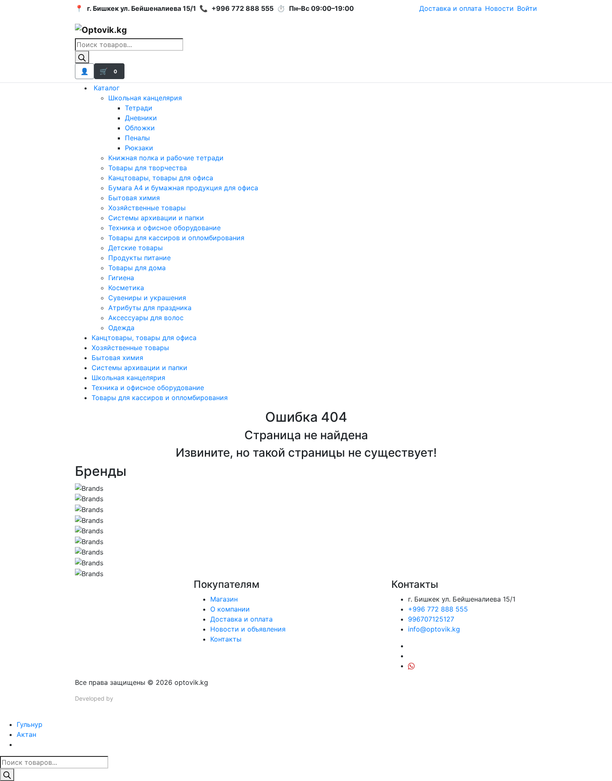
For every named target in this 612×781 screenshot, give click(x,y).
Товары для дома (137, 268)
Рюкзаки (139, 148)
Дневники (141, 118)
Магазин (224, 599)
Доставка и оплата (450, 8)
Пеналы (137, 138)
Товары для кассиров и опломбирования (176, 238)
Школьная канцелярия (145, 98)
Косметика (126, 288)
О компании (230, 609)
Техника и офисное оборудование (164, 228)
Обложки (140, 128)
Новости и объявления (248, 629)
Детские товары (135, 248)
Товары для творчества (147, 168)
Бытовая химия (134, 198)
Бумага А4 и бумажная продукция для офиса (183, 188)
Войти (527, 8)
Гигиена (121, 278)
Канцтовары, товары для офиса (160, 178)
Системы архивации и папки (156, 218)
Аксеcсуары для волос (146, 317)
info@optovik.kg (434, 629)
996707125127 (431, 619)
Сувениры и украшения (147, 297)
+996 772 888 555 (438, 609)
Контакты (225, 639)
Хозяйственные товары (147, 208)
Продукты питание (139, 258)
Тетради (138, 108)
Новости (499, 8)
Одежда (121, 327)
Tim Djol (126, 698)
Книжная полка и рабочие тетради (166, 158)
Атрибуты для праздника (150, 307)
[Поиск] (82, 57)
